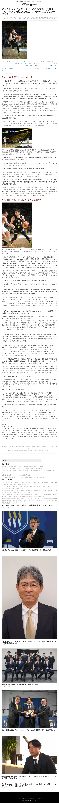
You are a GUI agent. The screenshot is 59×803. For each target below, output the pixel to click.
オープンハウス (21, 18)
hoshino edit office (7, 17)
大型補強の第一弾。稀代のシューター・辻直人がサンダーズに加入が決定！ (29, 450)
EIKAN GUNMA (48, 17)
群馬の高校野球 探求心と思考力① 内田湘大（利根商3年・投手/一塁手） (22, 482)
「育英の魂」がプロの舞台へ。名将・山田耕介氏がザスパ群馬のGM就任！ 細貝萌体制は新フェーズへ (29, 642)
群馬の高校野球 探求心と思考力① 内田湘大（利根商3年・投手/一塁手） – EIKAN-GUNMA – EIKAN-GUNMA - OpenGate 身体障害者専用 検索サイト (29, 501)
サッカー (4, 507)
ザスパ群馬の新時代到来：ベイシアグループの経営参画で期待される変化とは (23, 477)
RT (36, 800)
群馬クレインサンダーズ (48, 18)
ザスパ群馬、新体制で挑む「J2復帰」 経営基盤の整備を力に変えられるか (22, 466)
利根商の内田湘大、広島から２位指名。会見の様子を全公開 (18, 486)
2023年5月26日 (17, 17)
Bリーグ (41, 17)
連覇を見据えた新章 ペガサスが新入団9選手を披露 (16, 475)
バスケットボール (33, 17)
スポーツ (24, 17)
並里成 (35, 18)
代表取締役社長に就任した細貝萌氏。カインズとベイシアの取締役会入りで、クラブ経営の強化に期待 (29, 777)
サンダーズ (29, 18)
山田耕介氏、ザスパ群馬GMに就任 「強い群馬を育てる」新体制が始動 (22, 468)
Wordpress (29, 800)
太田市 (39, 18)
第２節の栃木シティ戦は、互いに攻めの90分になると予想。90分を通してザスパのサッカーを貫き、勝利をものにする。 (29, 785)
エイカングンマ (11, 18)
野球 (9, 686)
